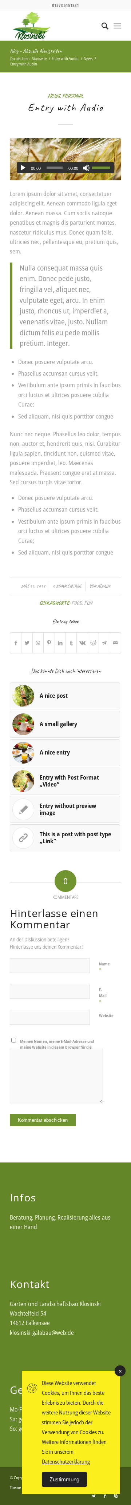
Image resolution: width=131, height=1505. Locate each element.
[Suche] (101, 25)
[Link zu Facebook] (104, 1495)
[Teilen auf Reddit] (93, 643)
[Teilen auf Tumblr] (71, 643)
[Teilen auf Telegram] (104, 643)
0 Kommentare (67, 586)
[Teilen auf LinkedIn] (60, 643)
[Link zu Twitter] (93, 1495)
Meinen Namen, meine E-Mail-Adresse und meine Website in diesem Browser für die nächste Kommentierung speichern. (57, 1047)
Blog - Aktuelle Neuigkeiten (35, 51)
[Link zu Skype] (115, 1495)
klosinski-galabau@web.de (42, 1333)
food (76, 603)
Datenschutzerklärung (66, 1461)
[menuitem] (101, 25)
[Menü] (117, 26)
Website (106, 1015)
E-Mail (103, 996)
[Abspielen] (23, 168)
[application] (65, 167)
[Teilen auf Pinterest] (49, 643)
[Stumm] (86, 168)
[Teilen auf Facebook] (15, 643)
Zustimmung (64, 1479)
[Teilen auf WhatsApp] (38, 643)
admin (103, 586)
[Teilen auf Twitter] (26, 643)
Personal (72, 95)
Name (104, 967)
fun (88, 603)
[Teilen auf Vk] (82, 643)
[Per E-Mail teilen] (115, 643)
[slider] (103, 167)
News (54, 95)
